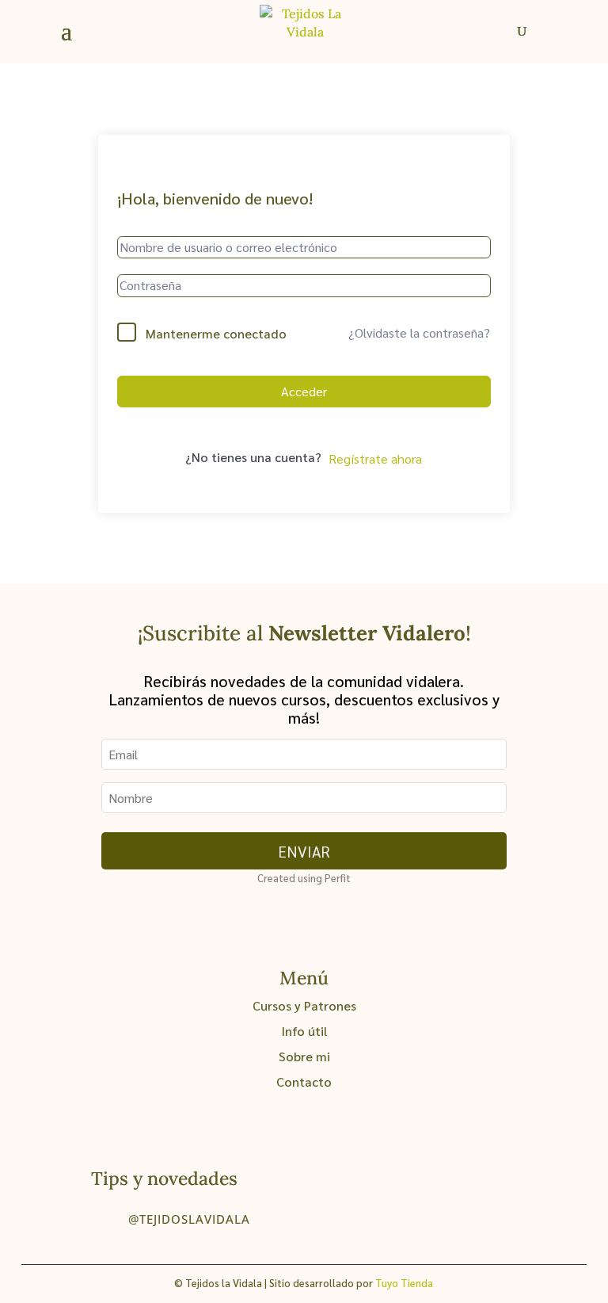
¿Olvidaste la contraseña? (419, 332)
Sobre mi (304, 1056)
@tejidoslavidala (189, 1219)
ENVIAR (304, 851)
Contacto (304, 1081)
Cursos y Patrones (304, 1005)
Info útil (304, 1030)
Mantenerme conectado (216, 333)
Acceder (304, 391)
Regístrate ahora (375, 458)
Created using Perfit (304, 878)
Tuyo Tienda (404, 1283)
